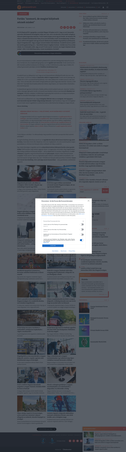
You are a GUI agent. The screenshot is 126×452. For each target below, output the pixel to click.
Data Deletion (55, 251)
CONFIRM (53, 245)
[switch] (82, 224)
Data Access (63, 251)
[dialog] (63, 226)
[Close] (89, 201)
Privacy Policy (72, 251)
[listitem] (63, 221)
